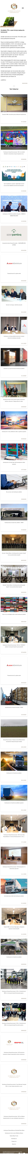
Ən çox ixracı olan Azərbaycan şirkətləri (14, 492)
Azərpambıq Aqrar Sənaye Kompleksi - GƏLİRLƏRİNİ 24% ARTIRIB (14, 244)
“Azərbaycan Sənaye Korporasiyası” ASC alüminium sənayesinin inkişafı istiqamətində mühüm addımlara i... (14, 1053)
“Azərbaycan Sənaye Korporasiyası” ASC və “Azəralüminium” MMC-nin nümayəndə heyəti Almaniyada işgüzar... (14, 992)
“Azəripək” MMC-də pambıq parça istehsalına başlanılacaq (14, 114)
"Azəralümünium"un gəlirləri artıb (14, 273)
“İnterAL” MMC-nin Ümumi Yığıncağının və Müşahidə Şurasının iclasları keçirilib (14, 927)
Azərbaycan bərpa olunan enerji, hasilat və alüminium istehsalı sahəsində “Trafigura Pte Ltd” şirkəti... (14, 400)
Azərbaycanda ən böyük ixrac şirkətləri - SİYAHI (14, 522)
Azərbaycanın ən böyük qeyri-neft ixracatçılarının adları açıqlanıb (14, 463)
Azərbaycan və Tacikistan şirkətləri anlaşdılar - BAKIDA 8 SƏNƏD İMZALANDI (14, 214)
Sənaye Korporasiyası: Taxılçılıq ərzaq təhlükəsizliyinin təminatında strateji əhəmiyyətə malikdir (14, 740)
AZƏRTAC (17, 42)
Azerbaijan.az (14, 1138)
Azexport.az (14, 1141)
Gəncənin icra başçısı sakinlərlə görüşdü (14, 304)
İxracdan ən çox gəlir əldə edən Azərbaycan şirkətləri (14, 368)
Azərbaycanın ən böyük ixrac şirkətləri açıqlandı (14, 802)
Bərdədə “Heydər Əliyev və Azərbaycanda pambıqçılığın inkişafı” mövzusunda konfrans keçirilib (14, 586)
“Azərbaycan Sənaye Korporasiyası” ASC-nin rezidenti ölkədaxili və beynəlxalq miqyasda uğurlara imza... (14, 152)
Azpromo (14, 1144)
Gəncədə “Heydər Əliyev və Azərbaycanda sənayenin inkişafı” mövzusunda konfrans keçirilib (14, 554)
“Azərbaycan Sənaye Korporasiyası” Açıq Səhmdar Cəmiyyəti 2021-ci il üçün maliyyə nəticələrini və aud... (14, 1085)
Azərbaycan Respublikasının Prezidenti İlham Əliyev (14, 1130)
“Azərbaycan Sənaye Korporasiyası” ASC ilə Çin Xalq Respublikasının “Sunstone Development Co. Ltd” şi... (14, 835)
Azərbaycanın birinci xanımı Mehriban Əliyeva (14, 1133)
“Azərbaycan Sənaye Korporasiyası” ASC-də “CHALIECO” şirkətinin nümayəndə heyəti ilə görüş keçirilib (14, 645)
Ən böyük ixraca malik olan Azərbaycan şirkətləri (14, 896)
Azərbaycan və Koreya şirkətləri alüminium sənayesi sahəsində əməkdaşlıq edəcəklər (14, 337)
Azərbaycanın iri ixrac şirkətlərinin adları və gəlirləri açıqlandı (14, 431)
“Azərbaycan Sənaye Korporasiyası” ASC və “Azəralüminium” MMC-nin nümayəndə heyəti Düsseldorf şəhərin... (14, 1024)
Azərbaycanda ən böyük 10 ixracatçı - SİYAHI (14, 707)
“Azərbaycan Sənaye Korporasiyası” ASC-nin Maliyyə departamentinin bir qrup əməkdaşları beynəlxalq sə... (14, 1117)
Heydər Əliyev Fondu (14, 1135)
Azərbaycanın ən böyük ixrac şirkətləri (14, 773)
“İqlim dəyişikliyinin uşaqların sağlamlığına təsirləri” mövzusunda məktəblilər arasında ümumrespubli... (14, 184)
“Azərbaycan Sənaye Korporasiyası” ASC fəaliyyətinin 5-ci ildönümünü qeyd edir (14, 867)
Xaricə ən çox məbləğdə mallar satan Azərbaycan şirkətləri (14, 614)
